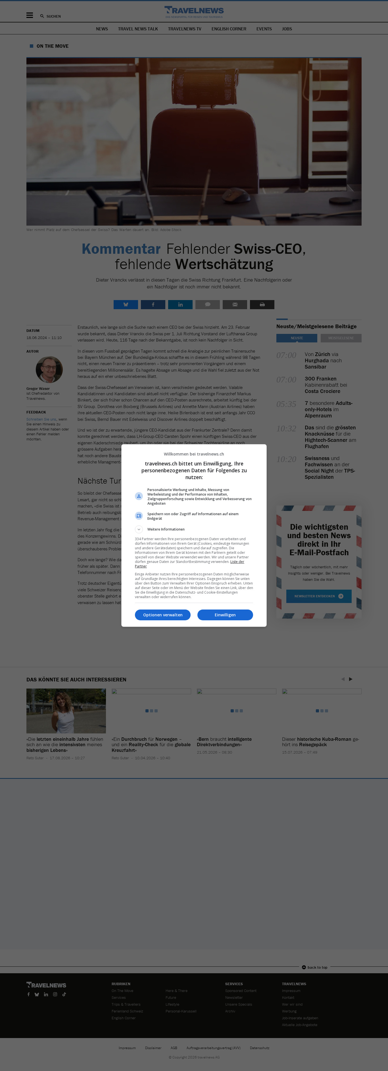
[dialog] (194, 535)
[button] (194, 529)
